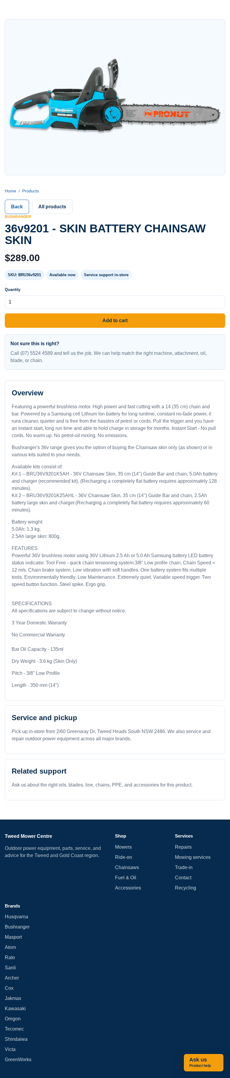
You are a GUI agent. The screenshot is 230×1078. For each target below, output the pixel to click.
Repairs (183, 847)
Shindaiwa (16, 1039)
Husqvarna (16, 916)
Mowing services (193, 857)
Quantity (12, 289)
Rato (10, 957)
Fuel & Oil (125, 877)
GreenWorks (18, 1059)
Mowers (123, 847)
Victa (10, 1049)
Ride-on (123, 857)
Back (17, 206)
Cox (9, 988)
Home (10, 191)
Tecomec (14, 1028)
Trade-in (184, 867)
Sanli (10, 967)
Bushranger (17, 926)
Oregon (13, 1018)
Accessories (128, 887)
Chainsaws (127, 867)
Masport (13, 937)
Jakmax (13, 998)
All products (52, 206)
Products (30, 191)
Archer (12, 977)
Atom (10, 947)
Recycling (185, 887)
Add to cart (115, 320)
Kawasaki (15, 1008)
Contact (183, 877)
